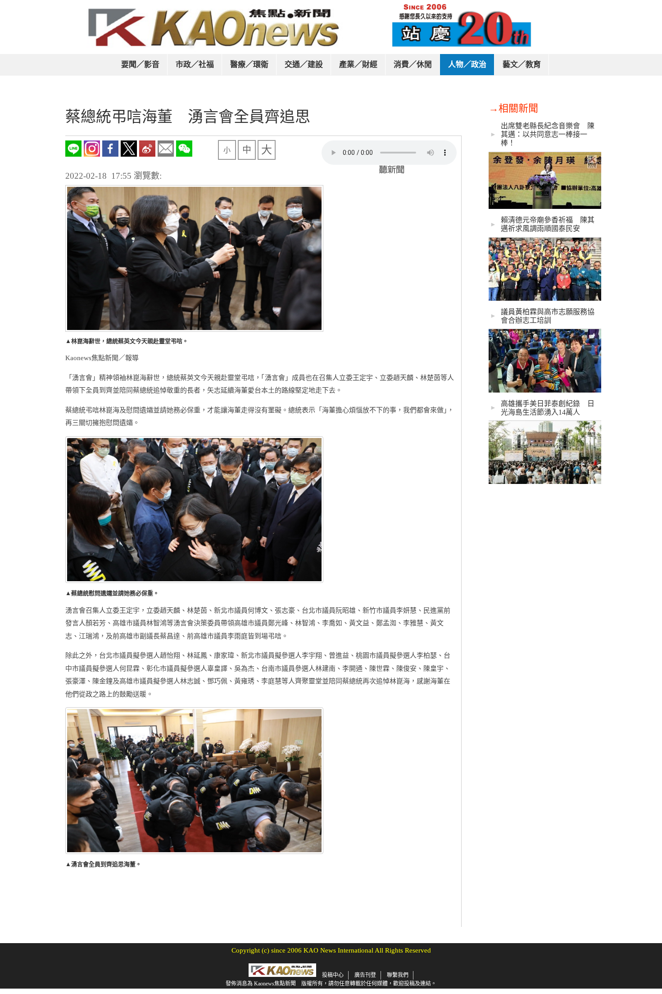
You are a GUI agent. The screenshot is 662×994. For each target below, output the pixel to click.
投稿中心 (333, 975)
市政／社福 (195, 64)
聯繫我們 (397, 975)
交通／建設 (304, 64)
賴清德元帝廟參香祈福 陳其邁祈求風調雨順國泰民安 (547, 224)
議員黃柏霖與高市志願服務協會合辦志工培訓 (547, 316)
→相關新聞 (513, 108)
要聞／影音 (140, 64)
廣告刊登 (365, 975)
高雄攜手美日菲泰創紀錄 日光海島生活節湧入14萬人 (547, 408)
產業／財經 (358, 64)
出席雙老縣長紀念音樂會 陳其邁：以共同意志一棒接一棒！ (547, 134)
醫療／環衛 (249, 64)
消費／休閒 (413, 64)
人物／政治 (467, 64)
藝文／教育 (522, 64)
